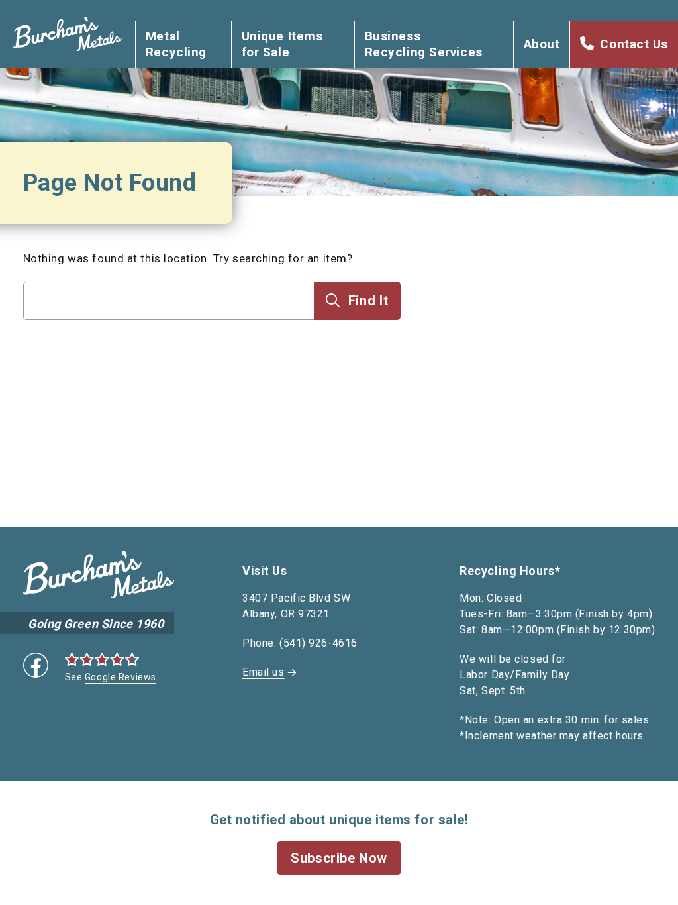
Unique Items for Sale (282, 44)
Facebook (35, 665)
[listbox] (169, 326)
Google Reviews (120, 677)
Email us (263, 672)
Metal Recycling (176, 44)
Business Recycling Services (424, 44)
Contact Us (634, 44)
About (542, 44)
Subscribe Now (339, 858)
